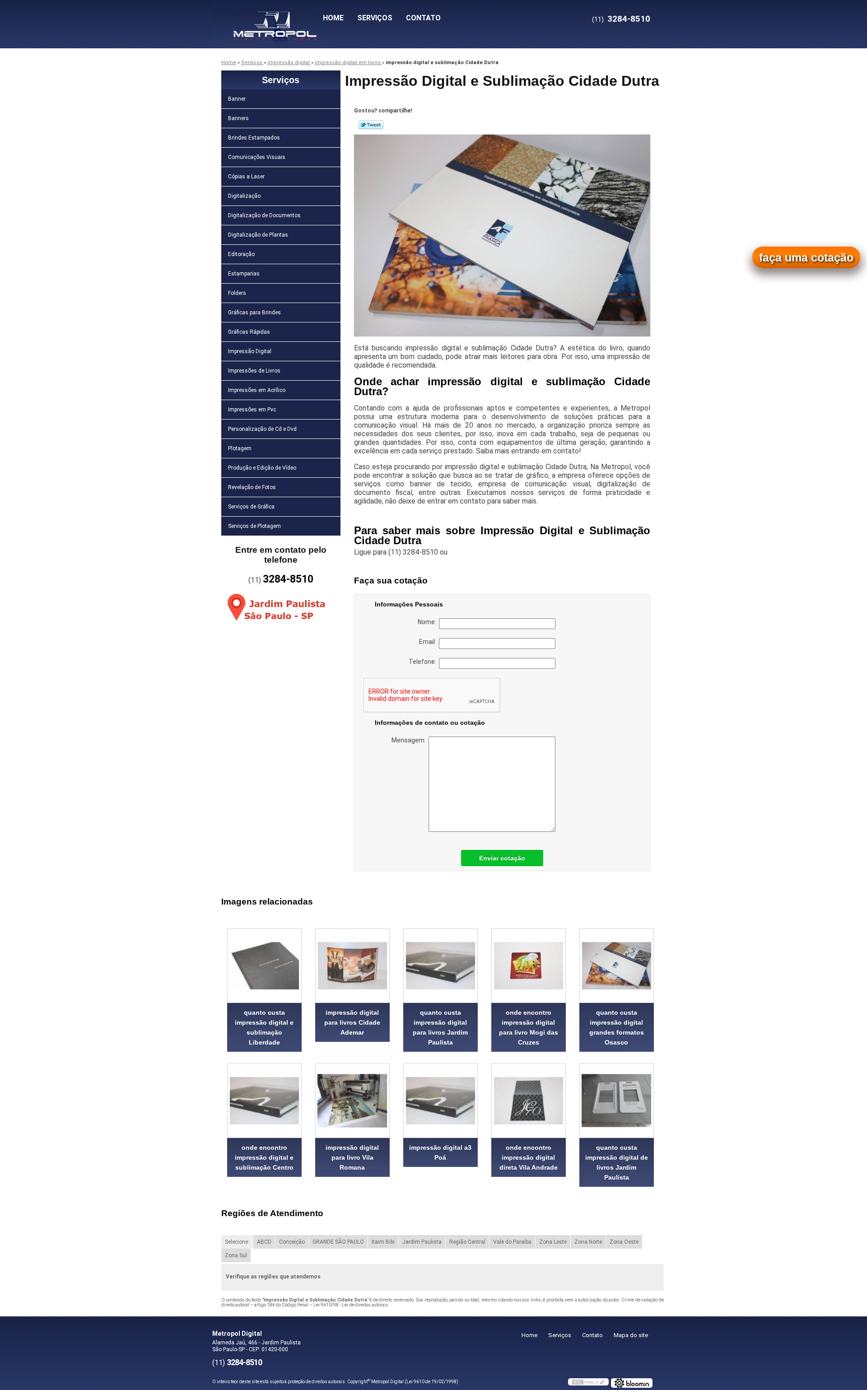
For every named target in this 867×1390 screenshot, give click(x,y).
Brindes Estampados (254, 138)
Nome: (428, 621)
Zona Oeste (624, 1242)
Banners (238, 118)
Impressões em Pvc (252, 409)
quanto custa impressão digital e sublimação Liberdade (264, 1027)
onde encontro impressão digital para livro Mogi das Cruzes (528, 1027)
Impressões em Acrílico (256, 390)
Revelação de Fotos (252, 487)
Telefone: (424, 661)
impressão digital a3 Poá (440, 1152)
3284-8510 (628, 19)
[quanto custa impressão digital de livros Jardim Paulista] (616, 1100)
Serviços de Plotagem (254, 526)
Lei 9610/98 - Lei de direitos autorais (350, 1304)
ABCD (264, 1242)
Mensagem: (410, 740)
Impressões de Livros (254, 371)
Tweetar (371, 124)
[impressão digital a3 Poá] (440, 1100)
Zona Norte (588, 1242)
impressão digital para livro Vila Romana (352, 1157)
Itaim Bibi (383, 1242)
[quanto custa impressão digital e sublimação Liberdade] (264, 965)
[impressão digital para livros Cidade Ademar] (352, 965)
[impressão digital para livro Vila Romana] (352, 1100)
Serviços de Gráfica (251, 507)
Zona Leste (553, 1242)
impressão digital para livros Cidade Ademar (352, 1022)
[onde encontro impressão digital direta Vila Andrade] (528, 1100)
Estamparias (244, 274)
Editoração (241, 254)
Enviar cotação (502, 858)
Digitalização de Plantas (258, 235)
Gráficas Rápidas (249, 332)
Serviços (374, 18)
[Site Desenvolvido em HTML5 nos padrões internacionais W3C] (588, 1381)
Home (333, 18)
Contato (423, 18)
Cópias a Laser (246, 176)
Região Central (467, 1242)
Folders (237, 293)
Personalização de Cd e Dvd (262, 429)
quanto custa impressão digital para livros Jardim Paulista (440, 1027)
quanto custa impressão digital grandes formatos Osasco (616, 1027)
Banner (237, 99)
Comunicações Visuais (256, 157)
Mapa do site (631, 1335)
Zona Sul (236, 1255)
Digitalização (244, 196)
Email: (429, 641)
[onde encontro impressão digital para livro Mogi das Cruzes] (528, 965)
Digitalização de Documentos (264, 215)
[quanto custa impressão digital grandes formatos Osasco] (616, 965)
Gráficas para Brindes (254, 312)
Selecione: (237, 1242)
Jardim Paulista (422, 1242)
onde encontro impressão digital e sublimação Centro (264, 1157)
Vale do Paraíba (512, 1242)
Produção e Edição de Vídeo (262, 468)
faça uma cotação (806, 257)
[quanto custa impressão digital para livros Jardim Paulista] (440, 965)
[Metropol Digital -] (264, 18)
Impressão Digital (249, 351)
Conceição (292, 1242)
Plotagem (240, 448)
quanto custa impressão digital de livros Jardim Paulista (616, 1162)
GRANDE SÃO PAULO (338, 1242)
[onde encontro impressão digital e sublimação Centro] (264, 1100)
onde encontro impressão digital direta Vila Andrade (528, 1157)
